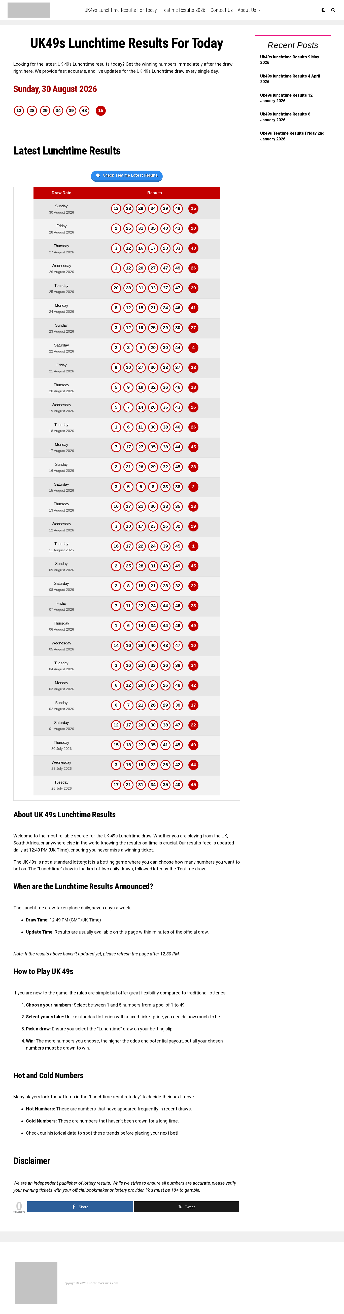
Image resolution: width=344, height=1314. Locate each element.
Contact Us (222, 10)
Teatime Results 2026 (183, 10)
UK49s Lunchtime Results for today (120, 10)
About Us (247, 10)
